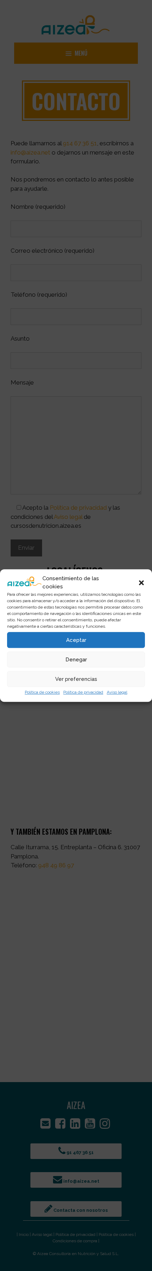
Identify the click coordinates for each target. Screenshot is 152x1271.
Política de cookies (42, 692)
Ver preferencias (76, 679)
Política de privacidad (83, 692)
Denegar (76, 659)
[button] (141, 582)
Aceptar (76, 640)
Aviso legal (117, 692)
